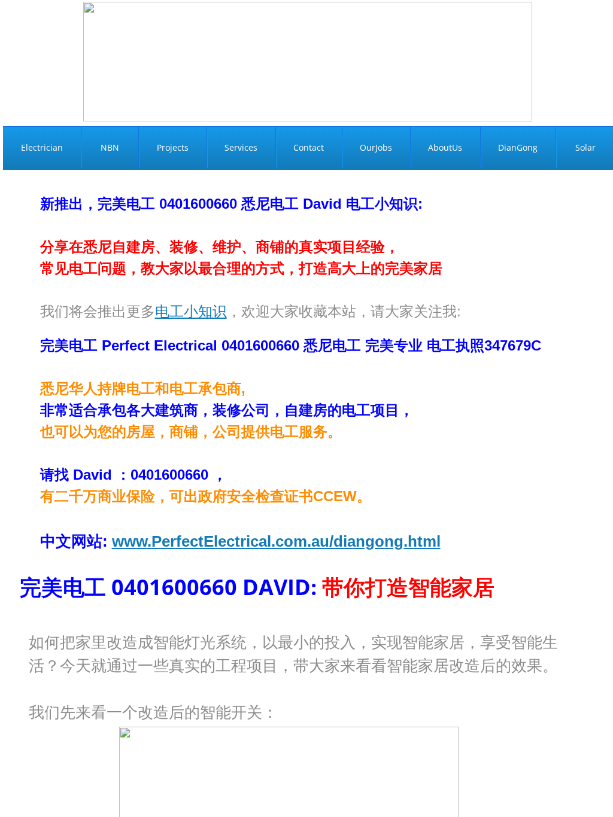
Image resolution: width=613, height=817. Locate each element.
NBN (110, 147)
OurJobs (376, 147)
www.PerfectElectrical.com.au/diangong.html (276, 541)
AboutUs (445, 147)
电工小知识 (191, 311)
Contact (308, 147)
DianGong (518, 147)
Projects (173, 147)
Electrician (42, 147)
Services (240, 147)
